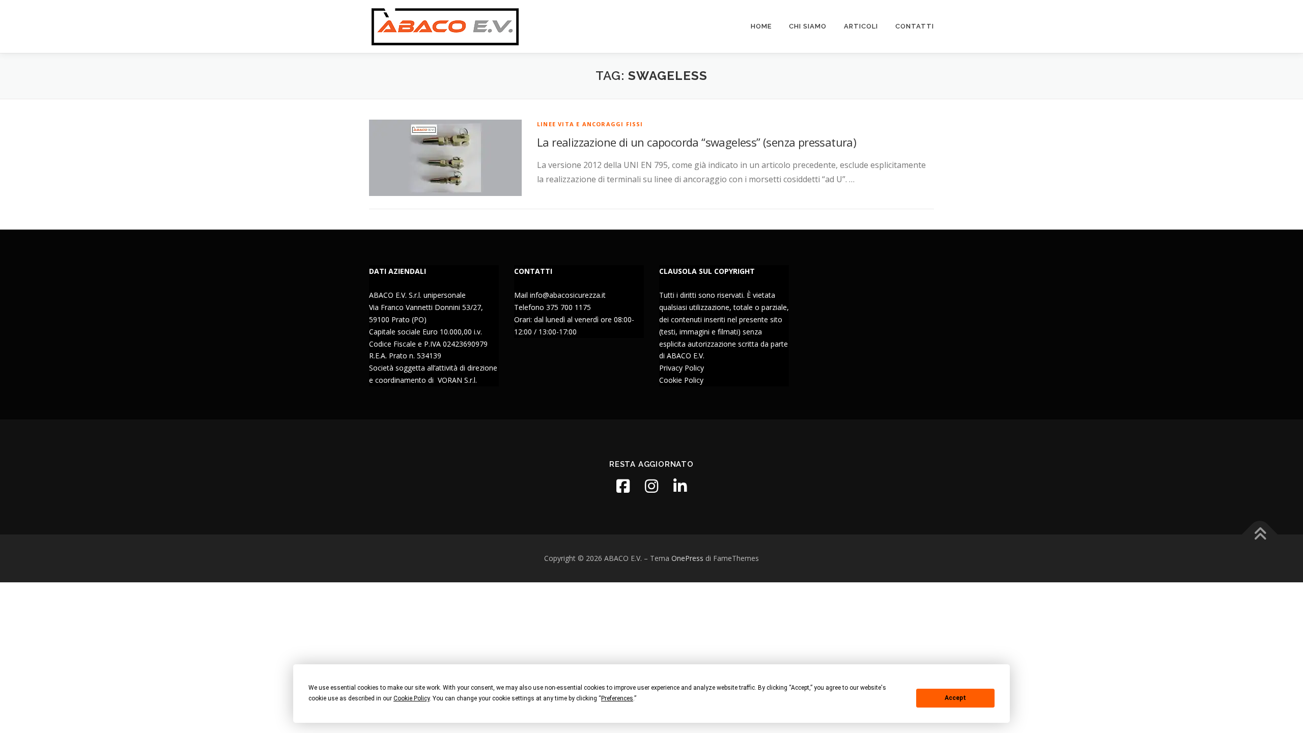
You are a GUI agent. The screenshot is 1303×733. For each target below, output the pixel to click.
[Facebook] (623, 486)
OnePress (687, 558)
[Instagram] (651, 486)
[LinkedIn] (680, 486)
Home (761, 26)
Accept (955, 697)
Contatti (914, 26)
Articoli (861, 26)
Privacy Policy (681, 368)
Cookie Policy (681, 380)
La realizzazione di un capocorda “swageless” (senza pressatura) (696, 142)
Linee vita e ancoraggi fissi (590, 124)
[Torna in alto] (1260, 535)
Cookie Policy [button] (411, 698)
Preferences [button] (617, 698)
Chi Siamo (808, 26)
